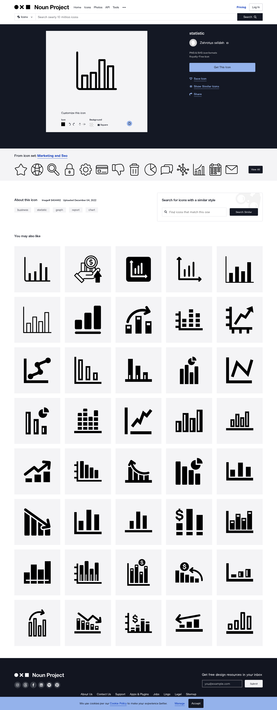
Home (77, 7)
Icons (87, 7)
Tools (116, 7)
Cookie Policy (118, 703)
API (107, 7)
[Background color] (91, 125)
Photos (98, 7)
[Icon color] (63, 124)
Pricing (241, 7)
